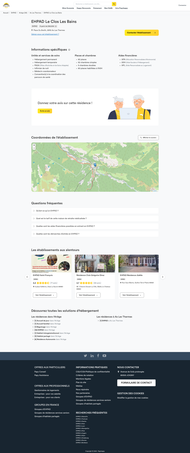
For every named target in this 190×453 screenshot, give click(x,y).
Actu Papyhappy (121, 8)
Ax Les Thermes (58, 30)
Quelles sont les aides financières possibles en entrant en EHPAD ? (65, 226)
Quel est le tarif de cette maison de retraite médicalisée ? (61, 218)
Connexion (182, 5)
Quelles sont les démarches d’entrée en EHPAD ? (57, 234)
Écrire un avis (45, 111)
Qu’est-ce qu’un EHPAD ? (47, 211)
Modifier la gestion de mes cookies (132, 398)
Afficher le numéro (149, 137)
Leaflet (154, 191)
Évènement (97, 8)
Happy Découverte (84, 8)
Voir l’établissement (43, 295)
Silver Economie (68, 8)
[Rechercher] (114, 4)
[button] (95, 165)
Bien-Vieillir (108, 8)
